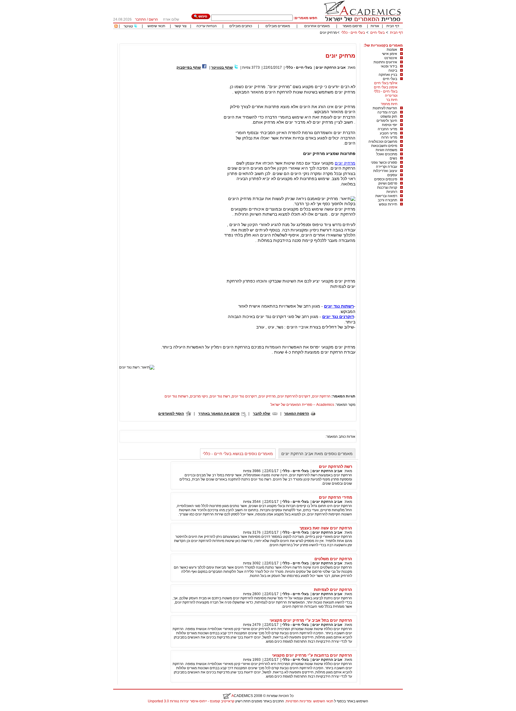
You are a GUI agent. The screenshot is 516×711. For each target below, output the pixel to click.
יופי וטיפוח (389, 125)
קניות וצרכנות (387, 187)
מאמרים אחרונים (317, 26)
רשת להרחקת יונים (335, 466)
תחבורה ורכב (387, 200)
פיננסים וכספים (385, 179)
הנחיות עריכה (206, 26)
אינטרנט (390, 58)
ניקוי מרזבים (199, 396)
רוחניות (391, 192)
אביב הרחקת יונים (330, 67)
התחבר (140, 19)
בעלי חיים (377, 32)
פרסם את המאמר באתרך (218, 413)
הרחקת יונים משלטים (333, 559)
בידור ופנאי (389, 66)
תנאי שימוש (156, 26)
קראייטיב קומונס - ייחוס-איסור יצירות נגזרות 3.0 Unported (191, 701)
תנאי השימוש (323, 701)
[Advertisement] (294, 41)
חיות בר (391, 100)
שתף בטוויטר (222, 67)
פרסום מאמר (352, 26)
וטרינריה (391, 95)
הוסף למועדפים (171, 413)
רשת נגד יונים (220, 396)
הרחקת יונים (321, 396)
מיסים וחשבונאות (384, 146)
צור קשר (180, 26)
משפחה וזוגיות (386, 150)
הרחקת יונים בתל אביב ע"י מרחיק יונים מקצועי (311, 620)
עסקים (392, 175)
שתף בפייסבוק (188, 67)
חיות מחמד (389, 104)
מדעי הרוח (389, 137)
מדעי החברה (387, 129)
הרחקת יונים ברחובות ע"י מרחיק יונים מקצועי (312, 655)
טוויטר (128, 26)
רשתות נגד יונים (176, 396)
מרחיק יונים (345, 163)
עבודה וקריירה (386, 167)
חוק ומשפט (388, 116)
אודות (375, 26)
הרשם (153, 19)
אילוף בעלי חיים (385, 83)
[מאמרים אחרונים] (116, 26)
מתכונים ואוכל (386, 154)
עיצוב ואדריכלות (385, 171)
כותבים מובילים (240, 26)
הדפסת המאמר (296, 413)
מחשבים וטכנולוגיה (382, 141)
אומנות (392, 49)
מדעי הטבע (388, 133)
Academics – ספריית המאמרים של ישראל (302, 405)
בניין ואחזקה (388, 75)
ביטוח (392, 70)
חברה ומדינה (387, 112)
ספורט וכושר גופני (384, 162)
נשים (393, 158)
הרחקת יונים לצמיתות (333, 589)
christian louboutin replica (23, 709)
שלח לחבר (261, 413)
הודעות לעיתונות (385, 108)
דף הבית (392, 26)
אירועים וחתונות (385, 62)
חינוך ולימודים (387, 121)
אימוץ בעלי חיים (385, 87)
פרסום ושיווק (387, 183)
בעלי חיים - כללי (353, 32)
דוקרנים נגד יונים (244, 396)
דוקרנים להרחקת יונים (293, 396)
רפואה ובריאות (386, 196)
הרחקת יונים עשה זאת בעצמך (326, 528)
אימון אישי (389, 54)
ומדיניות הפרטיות (298, 701)
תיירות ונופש (388, 204)
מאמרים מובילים (277, 26)
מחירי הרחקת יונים (335, 497)
